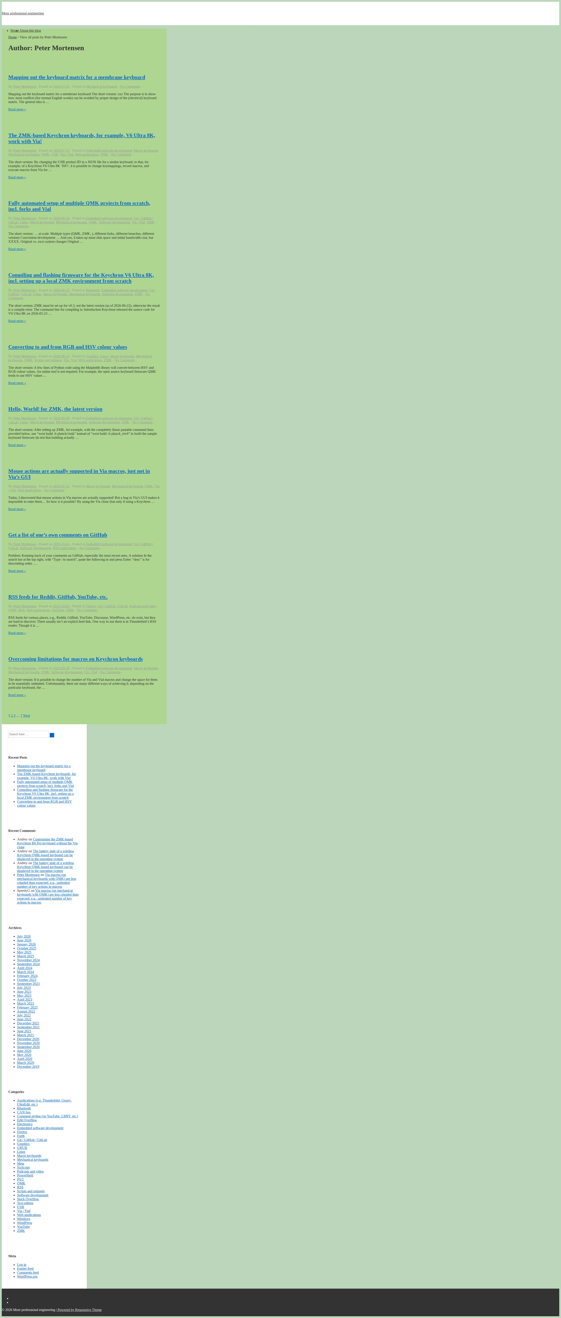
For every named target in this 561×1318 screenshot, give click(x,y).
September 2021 (28, 1027)
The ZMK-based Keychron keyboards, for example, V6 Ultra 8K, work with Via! (46, 776)
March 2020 (25, 1063)
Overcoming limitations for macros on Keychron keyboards (75, 659)
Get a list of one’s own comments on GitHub (57, 535)
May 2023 (24, 995)
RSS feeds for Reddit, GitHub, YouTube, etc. (58, 597)
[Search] (52, 735)
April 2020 (24, 1059)
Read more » (17, 109)
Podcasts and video (143, 606)
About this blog (30, 30)
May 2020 (24, 1055)
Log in (21, 1264)
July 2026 (24, 936)
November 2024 (28, 960)
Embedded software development (109, 150)
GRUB (22, 1148)
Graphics (92, 356)
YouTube (58, 610)
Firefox (91, 606)
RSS (21, 610)
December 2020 (28, 1039)
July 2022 (24, 1015)
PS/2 (20, 1179)
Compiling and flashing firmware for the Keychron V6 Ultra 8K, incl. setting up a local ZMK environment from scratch (81, 278)
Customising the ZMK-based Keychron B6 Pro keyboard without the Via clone (47, 843)
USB (54, 154)
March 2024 (25, 972)
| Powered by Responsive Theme (79, 1310)
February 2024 (27, 976)
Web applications (87, 154)
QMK (45, 154)
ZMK (104, 154)
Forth (21, 1136)
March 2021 (25, 1035)
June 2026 (24, 940)
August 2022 (26, 1011)
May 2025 (24, 952)
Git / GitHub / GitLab (113, 606)
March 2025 (25, 956)
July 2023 (24, 988)
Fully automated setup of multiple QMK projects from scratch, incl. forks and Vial (45, 784)
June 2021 (24, 1031)
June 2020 (24, 1051)
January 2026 (26, 944)
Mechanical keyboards (101, 86)
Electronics (24, 1124)
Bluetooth (92, 290)
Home (15, 30)
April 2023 (24, 999)
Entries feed (25, 1268)
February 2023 (27, 1007)
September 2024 (28, 964)
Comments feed (28, 1272)
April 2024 (24, 968)
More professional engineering (23, 13)
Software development (114, 222)
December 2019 (28, 1066)
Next (26, 715)
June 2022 (24, 1019)
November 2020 (28, 1043)
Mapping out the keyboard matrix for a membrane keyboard (76, 77)
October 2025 (26, 948)
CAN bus (23, 1112)
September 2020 (28, 1047)
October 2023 (26, 980)
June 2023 (24, 991)
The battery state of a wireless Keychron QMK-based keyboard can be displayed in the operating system (45, 855)
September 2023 (28, 984)
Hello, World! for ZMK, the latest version (55, 409)
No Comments (130, 86)
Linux (24, 222)
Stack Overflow (28, 1199)
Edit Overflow (27, 1120)
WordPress (24, 1223)
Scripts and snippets (48, 360)
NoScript (23, 1167)
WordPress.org (27, 1276)
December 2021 (28, 1023)
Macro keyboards (146, 150)
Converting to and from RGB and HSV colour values (67, 347)
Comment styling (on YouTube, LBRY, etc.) (47, 1116)
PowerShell (25, 1175)
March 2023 (25, 1003)
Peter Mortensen (28, 875)
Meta (20, 1163)
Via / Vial (66, 154)
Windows (23, 1219)
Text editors (25, 1203)
